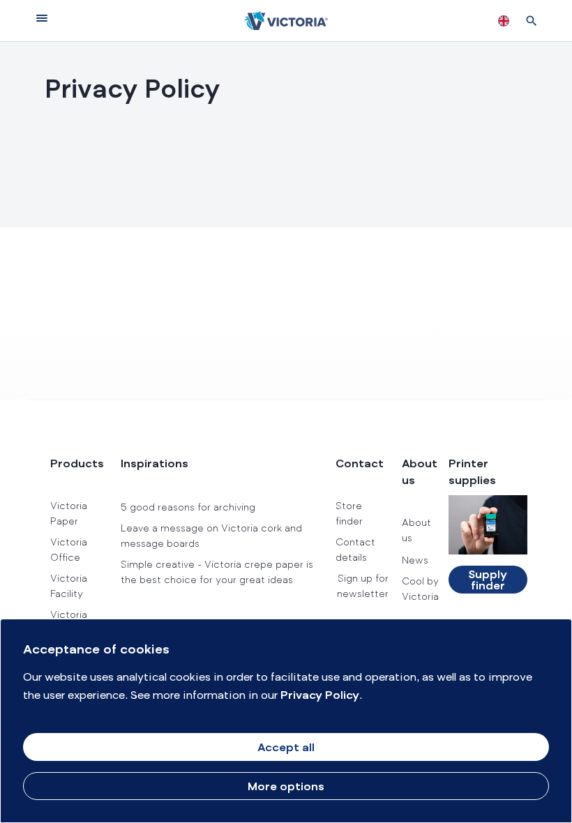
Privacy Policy (319, 696)
